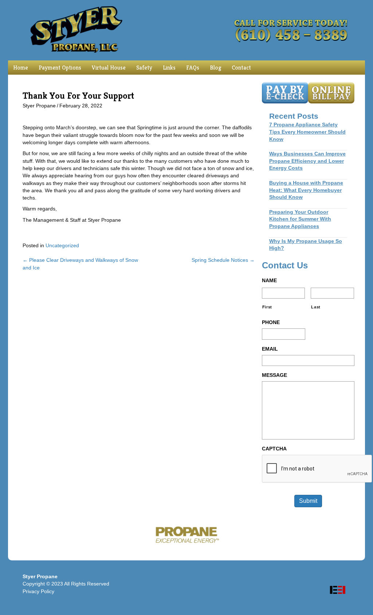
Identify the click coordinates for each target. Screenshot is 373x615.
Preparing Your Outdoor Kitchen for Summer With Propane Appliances (300, 219)
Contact (241, 67)
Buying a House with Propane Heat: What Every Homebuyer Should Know (306, 190)
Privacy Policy (38, 591)
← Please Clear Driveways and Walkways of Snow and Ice (80, 263)
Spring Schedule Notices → (223, 260)
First (267, 307)
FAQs (192, 67)
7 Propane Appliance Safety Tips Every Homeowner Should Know (307, 132)
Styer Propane (39, 106)
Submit (308, 501)
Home (20, 67)
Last (316, 307)
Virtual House (109, 67)
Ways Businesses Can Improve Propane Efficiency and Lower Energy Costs (307, 161)
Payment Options (60, 67)
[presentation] (317, 469)
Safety (144, 67)
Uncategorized (62, 245)
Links (169, 67)
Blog (215, 67)
